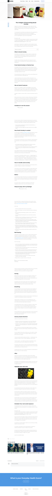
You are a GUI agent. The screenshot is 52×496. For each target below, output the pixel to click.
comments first (42, 460)
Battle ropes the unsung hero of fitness (16, 449)
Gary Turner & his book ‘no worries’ (22, 203)
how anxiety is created (26, 132)
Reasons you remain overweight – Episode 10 (35, 449)
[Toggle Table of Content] (37, 49)
